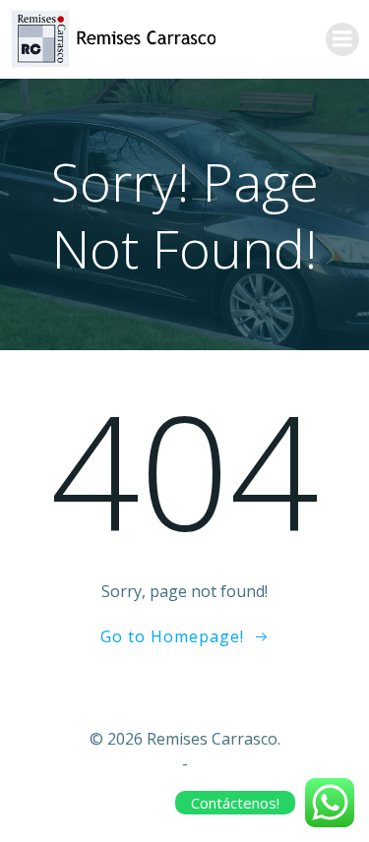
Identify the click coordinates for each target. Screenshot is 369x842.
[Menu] (342, 39)
